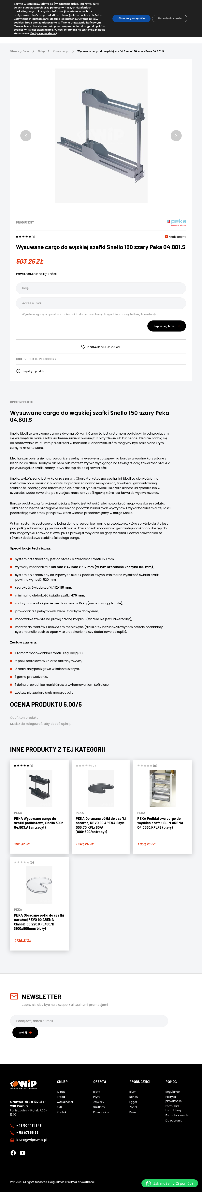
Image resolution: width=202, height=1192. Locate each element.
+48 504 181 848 (29, 1125)
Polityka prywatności (80, 1182)
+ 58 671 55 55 (27, 1132)
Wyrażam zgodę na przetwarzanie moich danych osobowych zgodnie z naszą (90, 314)
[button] (26, 136)
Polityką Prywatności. (144, 314)
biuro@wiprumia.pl (31, 1140)
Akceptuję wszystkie (131, 18)
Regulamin (57, 1182)
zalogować (34, 723)
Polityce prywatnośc (43, 33)
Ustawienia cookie (169, 18)
